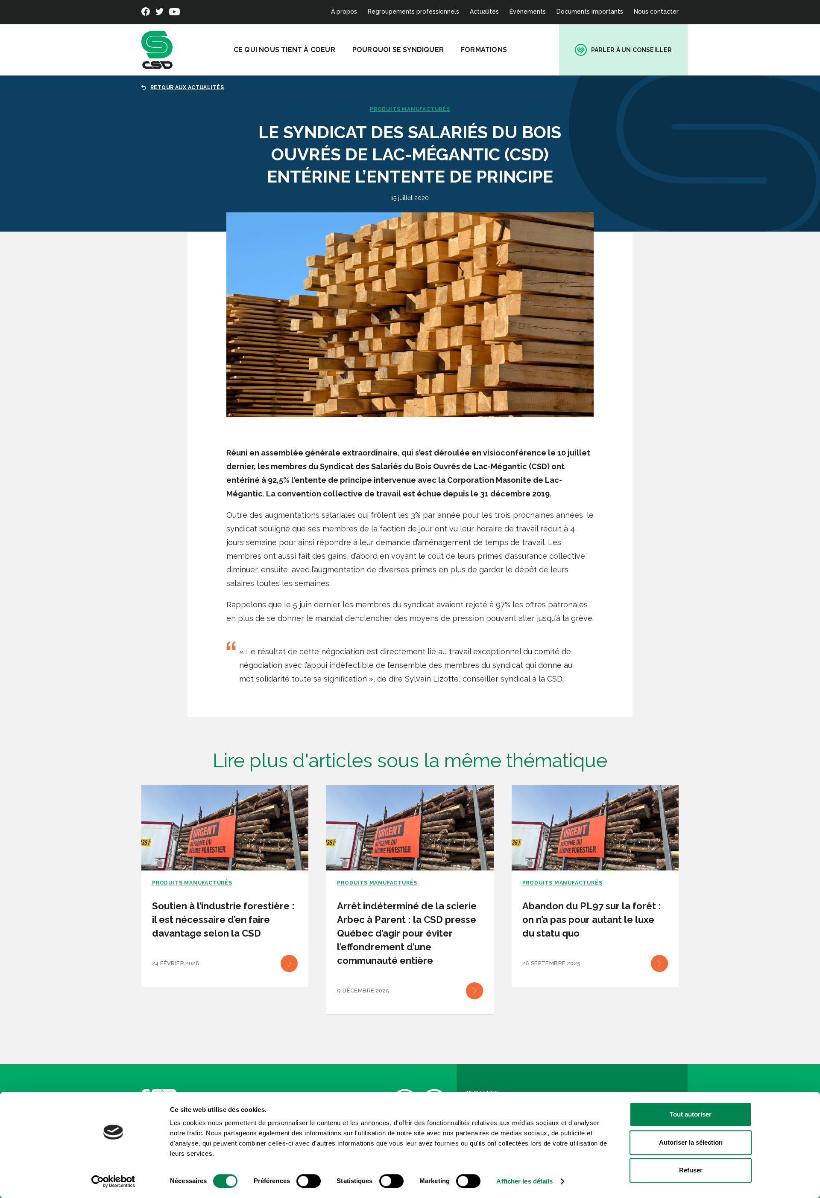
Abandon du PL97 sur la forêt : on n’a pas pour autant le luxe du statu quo (591, 919)
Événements (528, 11)
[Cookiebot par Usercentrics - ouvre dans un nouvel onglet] (113, 1181)
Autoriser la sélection (691, 1142)
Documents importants (589, 11)
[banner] (157, 49)
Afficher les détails (524, 1181)
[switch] (308, 1181)
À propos (344, 11)
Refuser (691, 1170)
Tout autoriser (691, 1114)
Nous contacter (656, 11)
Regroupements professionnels (413, 11)
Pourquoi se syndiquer (398, 50)
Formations (484, 50)
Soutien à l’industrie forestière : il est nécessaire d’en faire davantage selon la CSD (223, 919)
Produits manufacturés (410, 109)
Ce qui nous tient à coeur (284, 50)
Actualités (484, 11)
